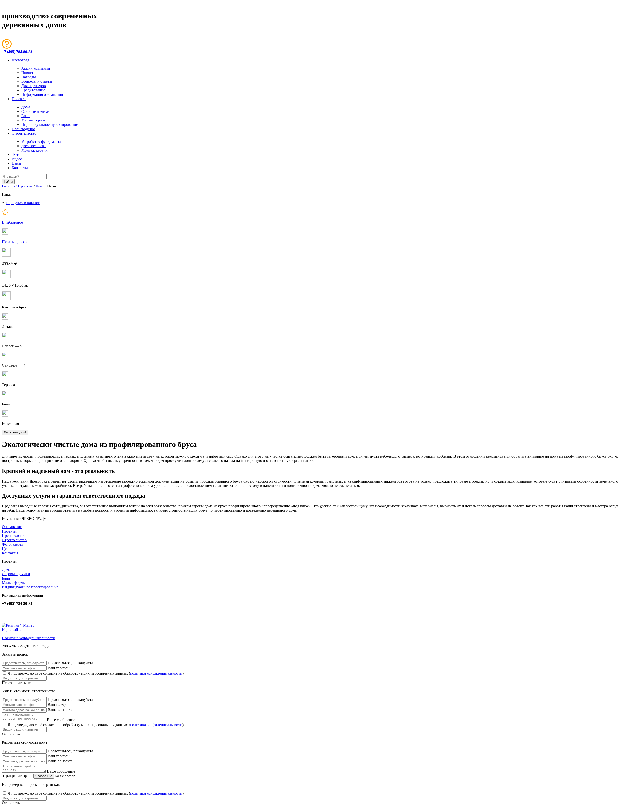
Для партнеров (33, 86)
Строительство (24, 133)
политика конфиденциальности (156, 673)
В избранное (12, 222)
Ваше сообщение (61, 720)
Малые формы (33, 120)
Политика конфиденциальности (28, 638)
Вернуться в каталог (23, 203)
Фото (16, 155)
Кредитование (33, 90)
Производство (23, 129)
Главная (8, 186)
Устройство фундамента (41, 141)
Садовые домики (35, 111)
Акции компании (35, 68)
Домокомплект (33, 146)
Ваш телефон (59, 668)
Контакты (20, 168)
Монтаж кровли (34, 150)
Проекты (19, 99)
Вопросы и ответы (36, 81)
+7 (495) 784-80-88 (17, 52)
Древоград (20, 60)
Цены (16, 163)
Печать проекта (15, 242)
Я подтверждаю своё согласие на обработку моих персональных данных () (96, 673)
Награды (28, 77)
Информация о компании (42, 94)
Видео (17, 159)
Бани (25, 116)
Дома (25, 107)
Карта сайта (12, 630)
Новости (28, 73)
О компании (12, 527)
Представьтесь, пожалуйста (70, 663)
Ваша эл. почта (60, 710)
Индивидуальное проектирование (49, 124)
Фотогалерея (12, 544)
